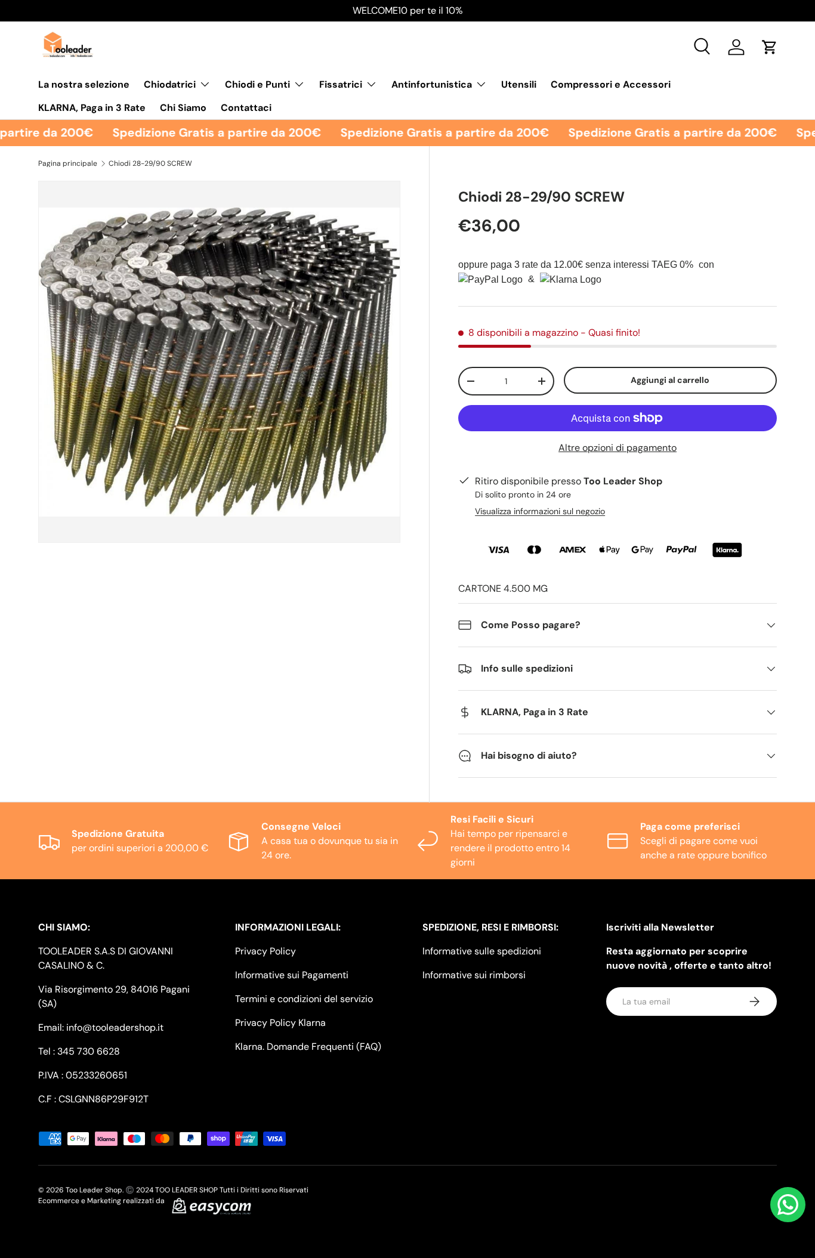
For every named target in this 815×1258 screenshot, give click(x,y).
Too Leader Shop (94, 1190)
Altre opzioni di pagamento (617, 447)
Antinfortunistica (431, 84)
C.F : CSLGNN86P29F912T (93, 1099)
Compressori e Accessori (611, 84)
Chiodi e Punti (257, 84)
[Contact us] (787, 1204)
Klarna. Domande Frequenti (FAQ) (308, 1046)
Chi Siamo (183, 107)
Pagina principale (67, 163)
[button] (770, 47)
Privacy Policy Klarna (280, 1022)
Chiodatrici (170, 84)
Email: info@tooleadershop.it (100, 1027)
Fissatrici (340, 84)
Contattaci (246, 107)
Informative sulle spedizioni (481, 951)
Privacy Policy (265, 951)
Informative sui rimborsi (474, 975)
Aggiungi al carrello (670, 380)
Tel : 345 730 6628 (79, 1051)
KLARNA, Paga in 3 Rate (92, 107)
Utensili (518, 84)
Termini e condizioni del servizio (304, 999)
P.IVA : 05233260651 (82, 1075)
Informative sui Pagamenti (291, 975)
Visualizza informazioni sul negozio (540, 511)
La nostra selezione (83, 84)
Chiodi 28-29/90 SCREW (150, 163)
